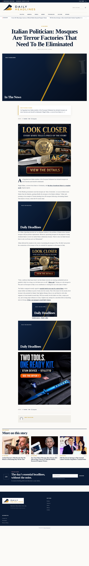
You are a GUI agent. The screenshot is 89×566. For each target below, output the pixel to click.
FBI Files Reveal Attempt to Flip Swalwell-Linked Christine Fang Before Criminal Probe (56, 17)
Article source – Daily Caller (40, 318)
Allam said (51, 282)
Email (29, 118)
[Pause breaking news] (85, 17)
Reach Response (47, 527)
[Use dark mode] (86, 1)
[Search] (85, 7)
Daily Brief (81, 1)
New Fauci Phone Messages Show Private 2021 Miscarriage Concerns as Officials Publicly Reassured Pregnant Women (44, 459)
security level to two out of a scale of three (51, 288)
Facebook (25, 118)
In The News (44, 26)
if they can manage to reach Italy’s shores (39, 300)
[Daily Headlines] (19, 8)
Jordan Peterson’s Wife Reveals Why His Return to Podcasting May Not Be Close (14, 458)
